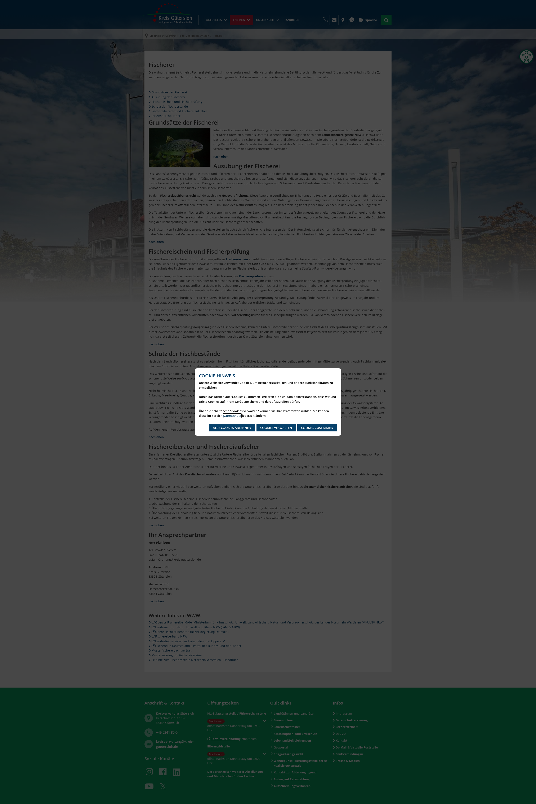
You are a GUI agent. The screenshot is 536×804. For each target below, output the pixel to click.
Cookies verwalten (276, 428)
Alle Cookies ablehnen (232, 428)
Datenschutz (232, 416)
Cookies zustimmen (317, 428)
